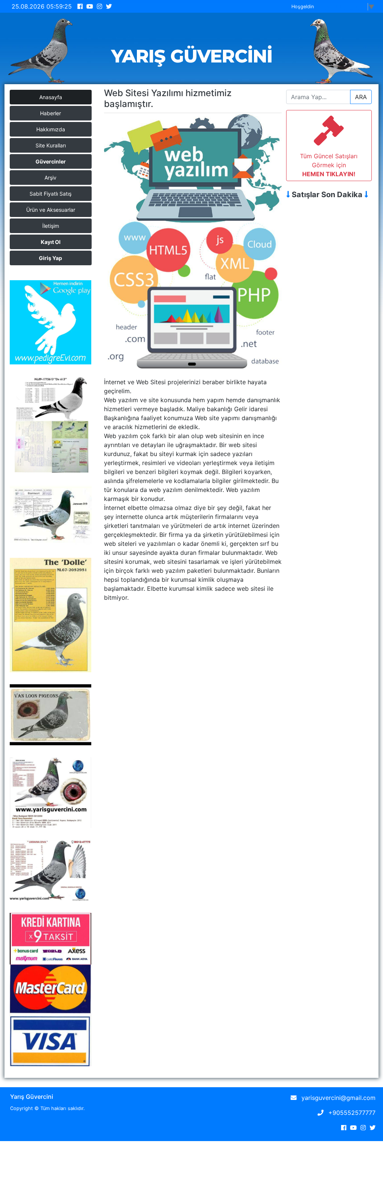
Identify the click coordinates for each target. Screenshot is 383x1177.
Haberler (50, 113)
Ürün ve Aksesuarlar (50, 210)
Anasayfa (50, 97)
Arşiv (50, 177)
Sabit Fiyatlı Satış (50, 193)
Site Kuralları (51, 145)
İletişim (50, 226)
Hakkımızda (50, 129)
